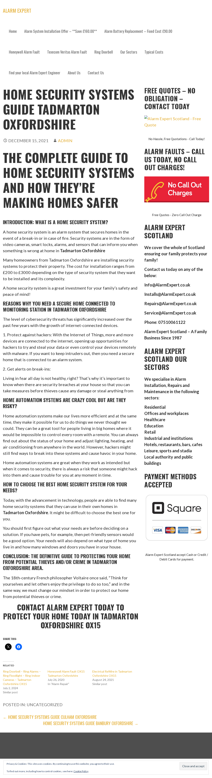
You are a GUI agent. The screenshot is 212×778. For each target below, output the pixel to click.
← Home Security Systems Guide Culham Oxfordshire (50, 717)
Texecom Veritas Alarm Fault (67, 52)
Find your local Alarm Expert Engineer (34, 72)
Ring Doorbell (103, 52)
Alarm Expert (17, 10)
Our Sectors (128, 52)
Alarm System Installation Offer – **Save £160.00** (60, 31)
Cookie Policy (80, 771)
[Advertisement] (106, 114)
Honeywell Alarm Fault (24, 52)
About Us (74, 72)
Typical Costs (154, 52)
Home (13, 31)
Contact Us (96, 72)
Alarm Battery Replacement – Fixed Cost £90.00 (138, 31)
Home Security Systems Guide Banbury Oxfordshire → (90, 723)
